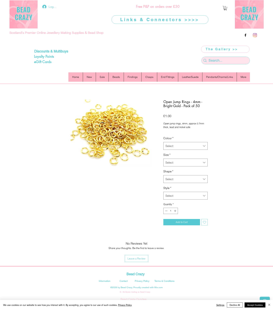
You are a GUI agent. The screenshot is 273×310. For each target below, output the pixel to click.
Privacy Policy (125, 305)
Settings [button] (220, 305)
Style (167, 188)
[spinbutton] (170, 211)
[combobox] (185, 146)
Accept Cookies (255, 305)
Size (166, 155)
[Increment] (175, 211)
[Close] (269, 304)
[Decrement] (166, 211)
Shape (168, 171)
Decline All (235, 305)
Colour (168, 138)
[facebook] (245, 35)
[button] (225, 8)
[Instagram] (255, 35)
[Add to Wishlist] (204, 222)
